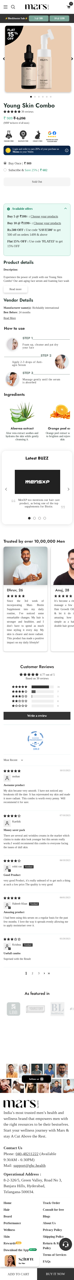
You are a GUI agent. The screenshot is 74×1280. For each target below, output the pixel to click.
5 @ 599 (39, 18)
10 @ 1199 (59, 18)
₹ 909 (27, 163)
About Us (49, 1223)
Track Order (51, 1203)
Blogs (46, 1216)
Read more (15, 289)
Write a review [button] (37, 715)
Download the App (16, 1250)
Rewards (10, 1243)
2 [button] (32, 973)
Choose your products (44, 216)
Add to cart (18, 1274)
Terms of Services (54, 1254)
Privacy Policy (52, 1230)
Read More (10, 318)
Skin (7, 1236)
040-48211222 (27, 1154)
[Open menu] (4, 7)
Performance (12, 1223)
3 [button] (38, 973)
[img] (12, 771)
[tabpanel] (38, 59)
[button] (12, 111)
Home (7, 1203)
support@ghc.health (29, 1165)
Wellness (9, 1230)
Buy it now (37, 194)
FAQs (47, 1261)
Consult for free (53, 1209)
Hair (7, 1209)
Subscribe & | (23, 170)
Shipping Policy (53, 1236)
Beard (8, 1216)
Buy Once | (15, 163)
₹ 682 (43, 170)
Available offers (22, 208)
